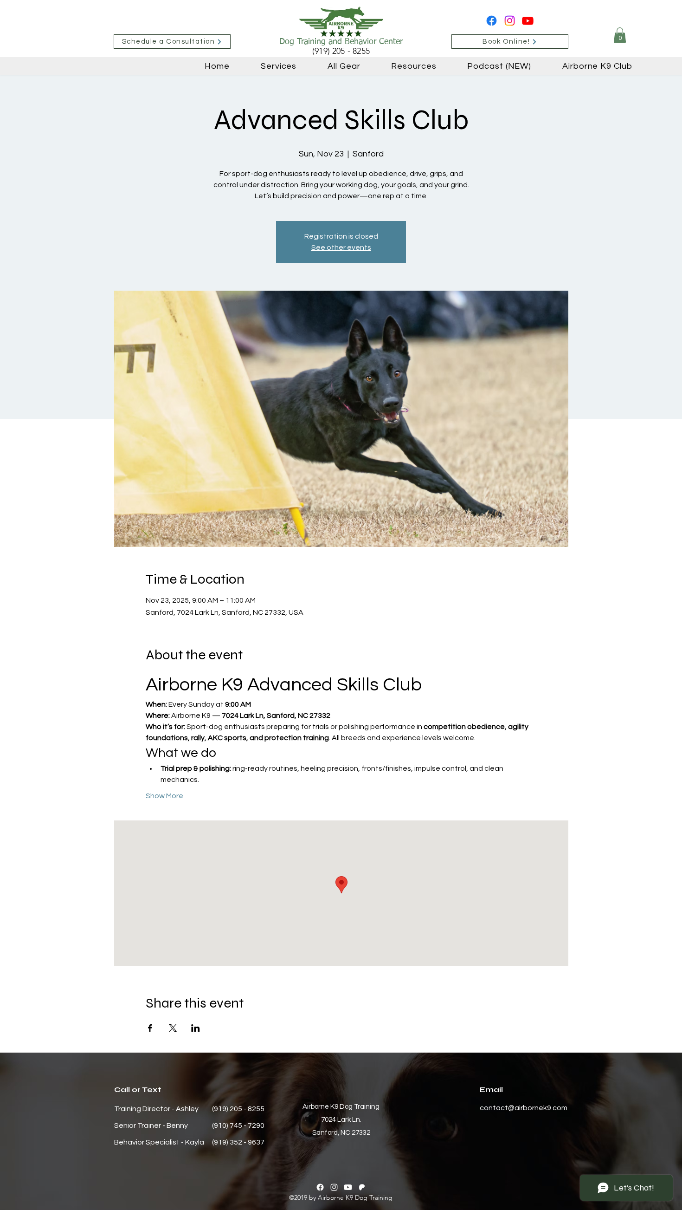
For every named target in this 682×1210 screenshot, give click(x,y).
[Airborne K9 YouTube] (527, 20)
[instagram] (509, 20)
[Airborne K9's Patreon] (362, 1187)
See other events (341, 247)
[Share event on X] (172, 1028)
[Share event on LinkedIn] (195, 1028)
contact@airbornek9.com (523, 1108)
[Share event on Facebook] (150, 1028)
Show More (164, 796)
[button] (619, 35)
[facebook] (491, 20)
